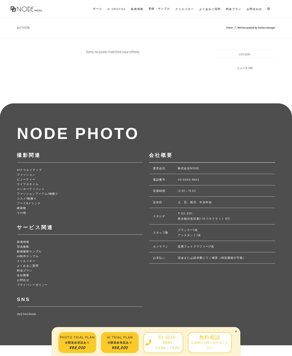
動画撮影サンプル (29, 251)
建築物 (21, 208)
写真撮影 (23, 246)
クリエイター (26, 261)
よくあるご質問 (28, 265)
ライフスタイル (28, 184)
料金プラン (24, 270)
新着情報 (23, 241)
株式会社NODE (188, 168)
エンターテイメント (31, 189)
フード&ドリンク (29, 203)
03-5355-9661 (188, 179)
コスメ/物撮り (27, 198)
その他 (21, 212)
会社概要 (23, 275)
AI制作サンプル (28, 256)
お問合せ (23, 280)
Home (229, 27)
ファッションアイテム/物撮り (37, 193)
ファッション (26, 174)
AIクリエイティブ (29, 169)
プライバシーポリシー (32, 284)
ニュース (242, 67)
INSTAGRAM (26, 314)
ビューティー (26, 179)
